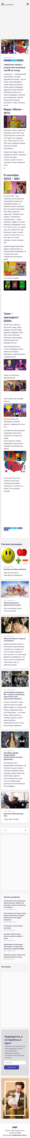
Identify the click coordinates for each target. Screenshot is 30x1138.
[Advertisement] (15, 24)
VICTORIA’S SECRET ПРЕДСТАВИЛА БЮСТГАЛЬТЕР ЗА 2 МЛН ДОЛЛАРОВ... (13, 756)
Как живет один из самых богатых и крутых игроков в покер (13, 936)
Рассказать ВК (20, 60)
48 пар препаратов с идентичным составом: (12, 604)
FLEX (19, 1133)
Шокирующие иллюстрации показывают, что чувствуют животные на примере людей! (14, 947)
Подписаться (12, 1067)
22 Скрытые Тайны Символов (15, 569)
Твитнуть (14, 60)
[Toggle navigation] (28, 4)
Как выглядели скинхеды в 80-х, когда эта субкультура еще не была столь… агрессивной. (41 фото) (14, 695)
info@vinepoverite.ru (19, 1135)
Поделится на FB (7, 60)
